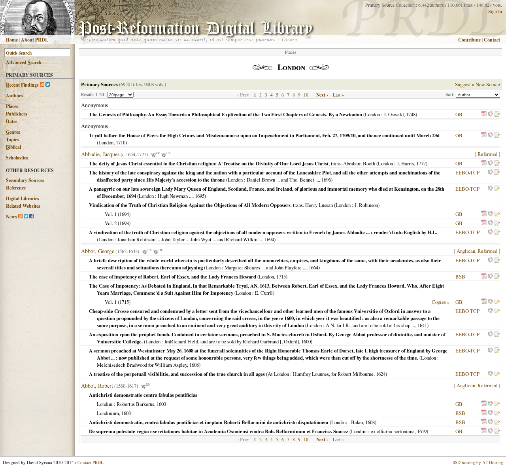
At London (278, 373)
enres (13, 132)
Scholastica (17, 157)
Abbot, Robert (97, 385)
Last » (338, 95)
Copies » (440, 301)
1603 (161, 403)
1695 (199, 195)
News (11, 216)
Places (12, 106)
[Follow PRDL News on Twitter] (26, 216)
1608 (194, 364)
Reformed (487, 153)
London (372, 114)
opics (12, 139)
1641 (422, 325)
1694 (124, 214)
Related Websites (23, 206)
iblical (13, 147)
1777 (421, 163)
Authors (14, 95)
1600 (306, 341)
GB (459, 114)
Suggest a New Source (477, 84)
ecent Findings (22, 84)
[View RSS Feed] (42, 84)
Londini (105, 403)
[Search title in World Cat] (490, 114)
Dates (11, 121)
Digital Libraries (22, 198)
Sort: (451, 94)
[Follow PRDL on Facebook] (31, 216)
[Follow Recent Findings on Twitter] (47, 84)
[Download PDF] (484, 114)
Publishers (16, 113)
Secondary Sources (25, 180)
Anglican (466, 250)
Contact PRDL (90, 462)
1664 (313, 267)
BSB (460, 276)
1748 (410, 114)
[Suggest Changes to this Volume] (497, 114)
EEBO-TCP (467, 172)
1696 (326, 179)
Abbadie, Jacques (100, 154)
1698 (124, 223)
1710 (120, 142)
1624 (380, 373)
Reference (16, 187)
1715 (281, 276)
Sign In (495, 11)
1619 (422, 431)
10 (306, 95)
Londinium (108, 413)
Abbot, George (97, 251)
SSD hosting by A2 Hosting (478, 462)
